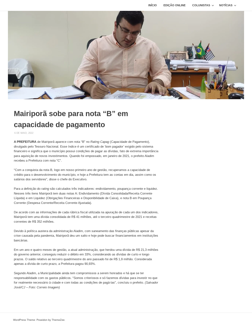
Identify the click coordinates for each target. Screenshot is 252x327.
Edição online (174, 5)
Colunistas (201, 5)
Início (152, 5)
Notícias (225, 5)
